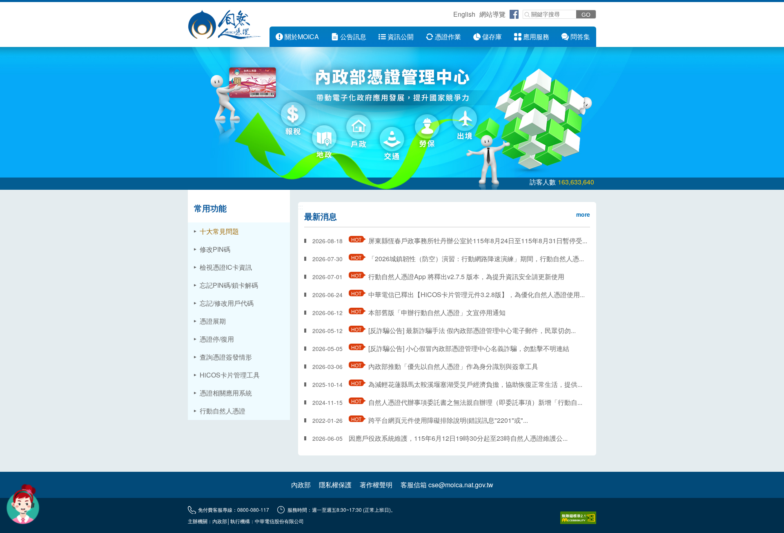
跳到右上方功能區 (450, 15)
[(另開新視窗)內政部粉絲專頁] (514, 14)
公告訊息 (353, 36)
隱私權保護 (335, 484)
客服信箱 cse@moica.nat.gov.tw (447, 484)
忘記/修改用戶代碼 (227, 303)
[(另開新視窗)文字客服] (23, 504)
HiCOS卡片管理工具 (230, 375)
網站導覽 (492, 14)
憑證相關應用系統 (226, 393)
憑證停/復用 (217, 339)
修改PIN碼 (215, 249)
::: (263, 31)
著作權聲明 (376, 484)
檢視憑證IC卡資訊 (226, 267)
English (464, 14)
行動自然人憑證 (222, 410)
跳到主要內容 (19, 6)
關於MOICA (302, 36)
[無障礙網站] (578, 517)
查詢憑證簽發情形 (226, 357)
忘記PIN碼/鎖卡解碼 (229, 285)
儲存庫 (492, 36)
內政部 (301, 484)
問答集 (580, 36)
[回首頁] (224, 24)
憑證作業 (448, 36)
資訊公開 (401, 36)
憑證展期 (213, 321)
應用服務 (536, 36)
